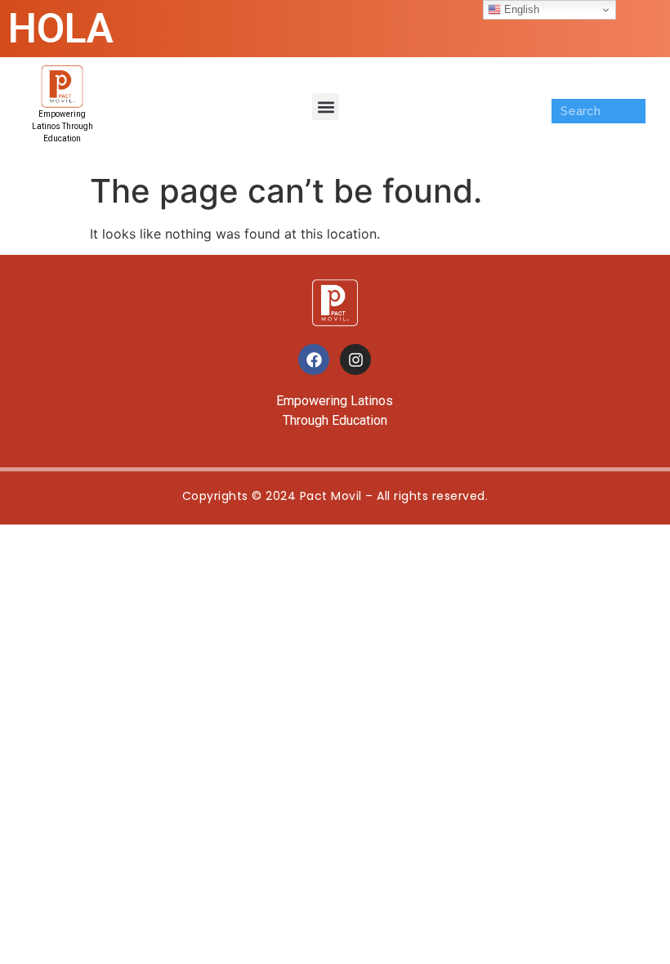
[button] (325, 106)
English (520, 9)
